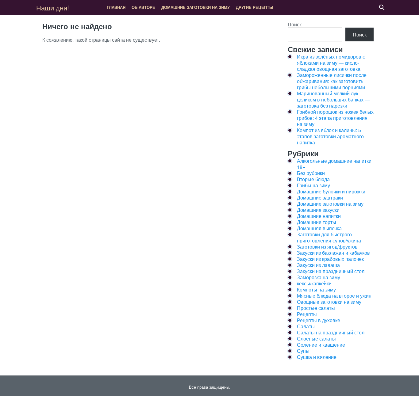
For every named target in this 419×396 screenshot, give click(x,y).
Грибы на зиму (313, 185)
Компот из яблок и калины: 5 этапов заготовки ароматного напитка (330, 136)
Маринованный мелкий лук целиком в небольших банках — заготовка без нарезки (333, 99)
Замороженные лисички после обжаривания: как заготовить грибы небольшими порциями (332, 81)
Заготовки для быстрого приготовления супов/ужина (329, 237)
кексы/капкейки (314, 283)
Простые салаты (316, 307)
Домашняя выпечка (319, 228)
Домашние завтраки (320, 197)
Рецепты (307, 314)
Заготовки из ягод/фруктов (327, 246)
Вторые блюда (313, 179)
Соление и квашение (321, 344)
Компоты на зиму (316, 289)
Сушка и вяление (316, 356)
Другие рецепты (254, 7)
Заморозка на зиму (318, 277)
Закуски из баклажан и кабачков (333, 252)
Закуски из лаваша (318, 264)
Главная (116, 7)
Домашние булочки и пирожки (331, 191)
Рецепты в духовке (318, 320)
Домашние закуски (318, 209)
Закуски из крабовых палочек (330, 258)
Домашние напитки (319, 215)
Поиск (295, 24)
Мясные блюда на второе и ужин (334, 295)
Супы (303, 350)
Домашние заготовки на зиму (195, 7)
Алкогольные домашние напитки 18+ (334, 163)
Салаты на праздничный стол (330, 332)
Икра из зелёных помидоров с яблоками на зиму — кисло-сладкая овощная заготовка (331, 62)
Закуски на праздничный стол (330, 271)
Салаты (306, 326)
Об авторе (143, 7)
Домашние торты (316, 222)
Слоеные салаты (316, 338)
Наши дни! (52, 7)
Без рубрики (311, 173)
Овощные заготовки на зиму (329, 301)
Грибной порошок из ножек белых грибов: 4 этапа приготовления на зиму (335, 118)
